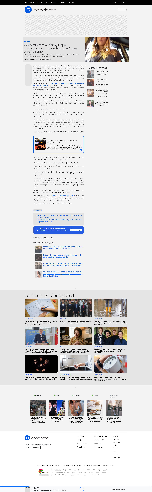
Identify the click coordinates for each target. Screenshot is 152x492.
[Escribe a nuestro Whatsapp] (116, 9)
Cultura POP (99, 440)
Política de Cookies (63, 465)
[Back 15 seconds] (77, 489)
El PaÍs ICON (79, 477)
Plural (72, 477)
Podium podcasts (57, 474)
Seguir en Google (76, 230)
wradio (73, 472)
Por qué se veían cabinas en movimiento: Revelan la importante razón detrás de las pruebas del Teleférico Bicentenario (38, 419)
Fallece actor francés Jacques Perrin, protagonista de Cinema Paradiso (59, 216)
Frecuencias (72, 2)
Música (79, 440)
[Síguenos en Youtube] (108, 9)
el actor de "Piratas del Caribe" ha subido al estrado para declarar (58, 84)
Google (115, 436)
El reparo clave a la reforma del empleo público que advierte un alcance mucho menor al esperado (95, 419)
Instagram (116, 439)
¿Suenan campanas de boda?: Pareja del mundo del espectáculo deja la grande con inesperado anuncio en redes (76, 419)
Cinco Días (79, 472)
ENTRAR (114, 2)
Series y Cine (82, 443)
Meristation (99, 477)
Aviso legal (40, 465)
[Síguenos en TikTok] (113, 9)
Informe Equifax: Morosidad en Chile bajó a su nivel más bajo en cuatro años (59, 220)
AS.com (93, 470)
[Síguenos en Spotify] (111, 9)
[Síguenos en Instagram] (100, 9)
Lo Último (41, 2)
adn (98, 470)
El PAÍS (58, 470)
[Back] (73, 489)
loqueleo (92, 477)
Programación (34, 2)
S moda (85, 477)
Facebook (116, 442)
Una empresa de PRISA (44, 471)
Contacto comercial (32, 447)
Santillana (73, 470)
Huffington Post (60, 472)
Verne (94, 472)
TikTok (115, 454)
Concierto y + (38, 210)
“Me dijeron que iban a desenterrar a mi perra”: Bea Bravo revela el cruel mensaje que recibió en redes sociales (114, 419)
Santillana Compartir (81, 470)
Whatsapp (117, 457)
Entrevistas (63, 2)
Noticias (47, 2)
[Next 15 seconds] (86, 489)
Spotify (115, 451)
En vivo (27, 2)
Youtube (116, 448)
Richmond (57, 477)
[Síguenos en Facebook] (103, 9)
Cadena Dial (99, 472)
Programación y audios (118, 489)
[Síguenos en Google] (98, 9)
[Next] (90, 489)
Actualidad (81, 447)
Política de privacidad (51, 465)
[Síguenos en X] (105, 9)
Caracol (104, 470)
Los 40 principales (65, 470)
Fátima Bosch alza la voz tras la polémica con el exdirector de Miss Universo (57, 419)
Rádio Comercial (107, 477)
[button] (14, 486)
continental (85, 472)
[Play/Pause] (82, 489)
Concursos (54, 2)
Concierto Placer (100, 436)
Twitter (115, 445)
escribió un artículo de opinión (63, 196)
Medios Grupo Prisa (43, 475)
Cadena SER (88, 470)
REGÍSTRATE (123, 2)
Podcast (97, 443)
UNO (69, 472)
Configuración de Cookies (77, 465)
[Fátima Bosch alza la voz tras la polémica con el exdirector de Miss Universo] (57, 408)
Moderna (65, 477)
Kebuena (105, 472)
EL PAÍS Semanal (90, 472)
